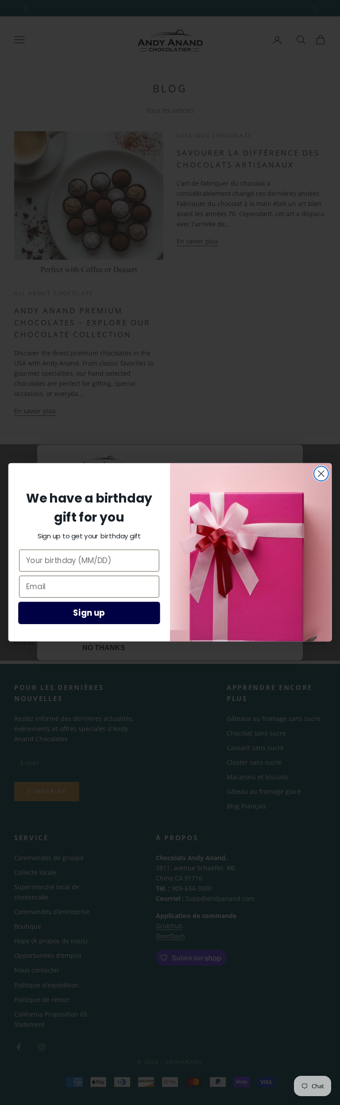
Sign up (89, 613)
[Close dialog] (321, 473)
